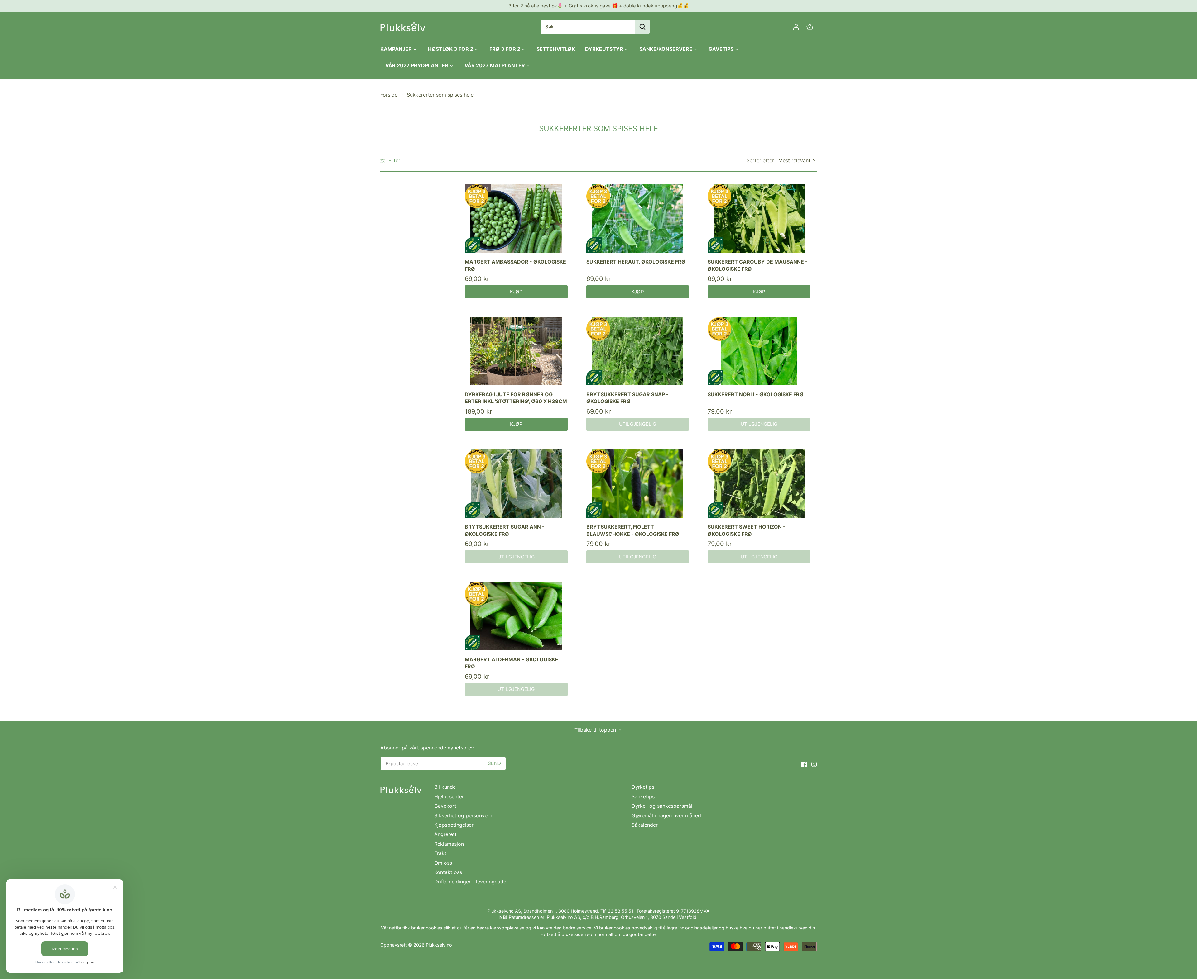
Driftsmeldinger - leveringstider (471, 881)
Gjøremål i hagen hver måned (666, 815)
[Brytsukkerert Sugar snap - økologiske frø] (637, 351)
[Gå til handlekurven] (810, 26)
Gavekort (445, 806)
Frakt (440, 853)
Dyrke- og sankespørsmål (662, 806)
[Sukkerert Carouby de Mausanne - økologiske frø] (759, 218)
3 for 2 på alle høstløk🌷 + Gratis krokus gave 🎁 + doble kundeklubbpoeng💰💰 (598, 6)
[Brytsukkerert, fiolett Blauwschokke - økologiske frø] (637, 483)
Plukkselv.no (439, 945)
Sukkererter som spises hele (440, 95)
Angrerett (445, 834)
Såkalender (645, 825)
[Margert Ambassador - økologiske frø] (516, 218)
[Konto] (796, 26)
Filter (393, 160)
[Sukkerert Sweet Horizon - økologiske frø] (759, 483)
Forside (388, 95)
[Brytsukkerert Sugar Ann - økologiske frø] (516, 483)
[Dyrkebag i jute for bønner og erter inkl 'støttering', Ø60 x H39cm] (516, 351)
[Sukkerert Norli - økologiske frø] (759, 351)
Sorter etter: (761, 160)
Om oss (443, 863)
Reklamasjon (449, 844)
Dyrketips (643, 787)
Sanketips (643, 796)
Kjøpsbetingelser (454, 825)
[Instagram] (814, 763)
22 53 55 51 (620, 911)
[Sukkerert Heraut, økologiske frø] (637, 218)
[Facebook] (804, 763)
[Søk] (642, 27)
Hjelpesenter (449, 796)
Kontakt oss (448, 872)
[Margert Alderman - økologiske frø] (516, 616)
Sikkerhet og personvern (463, 815)
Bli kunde (445, 787)
